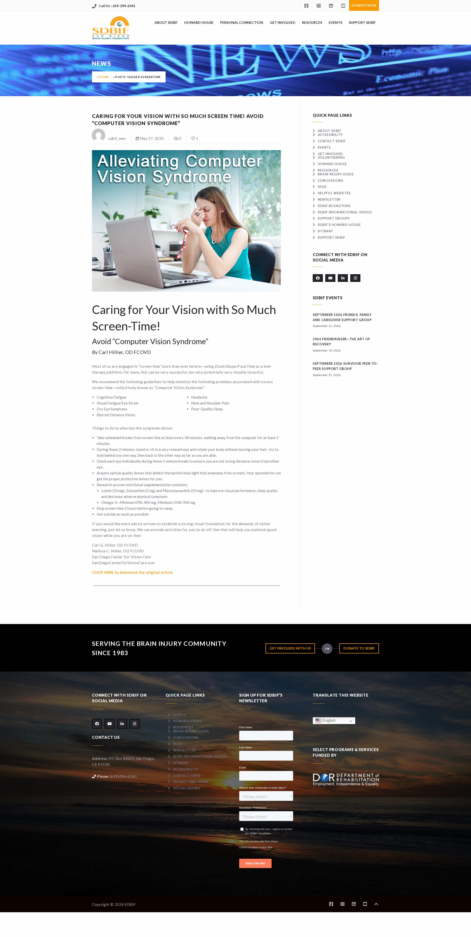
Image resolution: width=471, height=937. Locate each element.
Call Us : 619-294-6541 (117, 6)
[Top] (376, 904)
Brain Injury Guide (335, 174)
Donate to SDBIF (359, 648)
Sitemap (325, 231)
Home (104, 76)
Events (335, 22)
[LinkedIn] (331, 5)
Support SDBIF (362, 22)
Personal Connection (241, 22)
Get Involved (282, 22)
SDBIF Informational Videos (345, 212)
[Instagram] (318, 5)
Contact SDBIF (332, 141)
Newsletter (329, 199)
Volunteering (331, 157)
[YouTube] (343, 5)
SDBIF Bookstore (334, 206)
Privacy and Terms (191, 782)
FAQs (322, 187)
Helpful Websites (334, 193)
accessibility (330, 135)
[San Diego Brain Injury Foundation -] (111, 28)
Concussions (330, 180)
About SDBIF (166, 22)
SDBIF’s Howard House (339, 225)
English (328, 720)
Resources (312, 22)
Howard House (198, 22)
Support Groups (334, 218)
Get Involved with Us (290, 648)
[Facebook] (306, 5)
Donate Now (364, 5)
